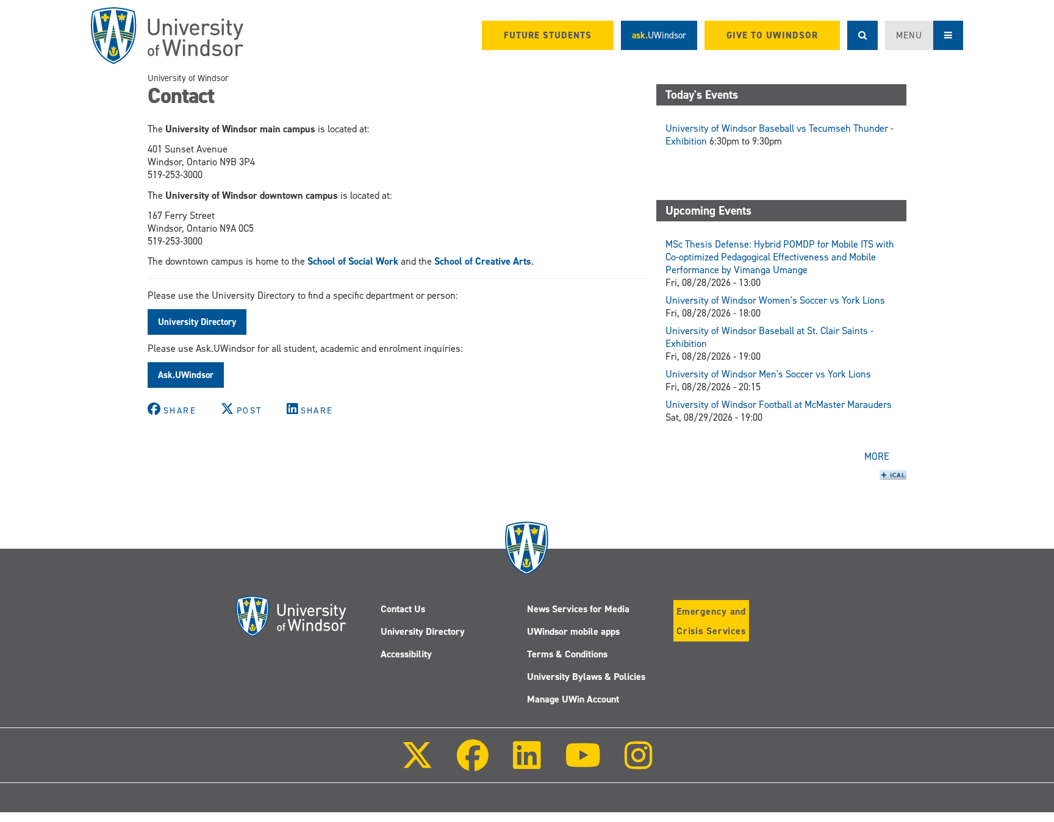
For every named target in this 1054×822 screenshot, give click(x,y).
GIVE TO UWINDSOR (772, 35)
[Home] (167, 35)
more (876, 456)
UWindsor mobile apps (573, 631)
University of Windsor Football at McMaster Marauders (778, 404)
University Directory (423, 631)
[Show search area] (862, 35)
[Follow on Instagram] (639, 763)
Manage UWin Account (573, 699)
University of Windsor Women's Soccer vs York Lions (775, 300)
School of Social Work (352, 261)
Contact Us (403, 608)
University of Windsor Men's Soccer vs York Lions (768, 374)
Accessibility (406, 654)
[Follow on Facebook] (473, 763)
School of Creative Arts (482, 261)
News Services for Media (578, 608)
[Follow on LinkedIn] (526, 763)
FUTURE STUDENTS (548, 35)
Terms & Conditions (567, 654)
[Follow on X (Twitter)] (417, 763)
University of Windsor (188, 78)
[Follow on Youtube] (583, 763)
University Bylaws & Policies (586, 676)
